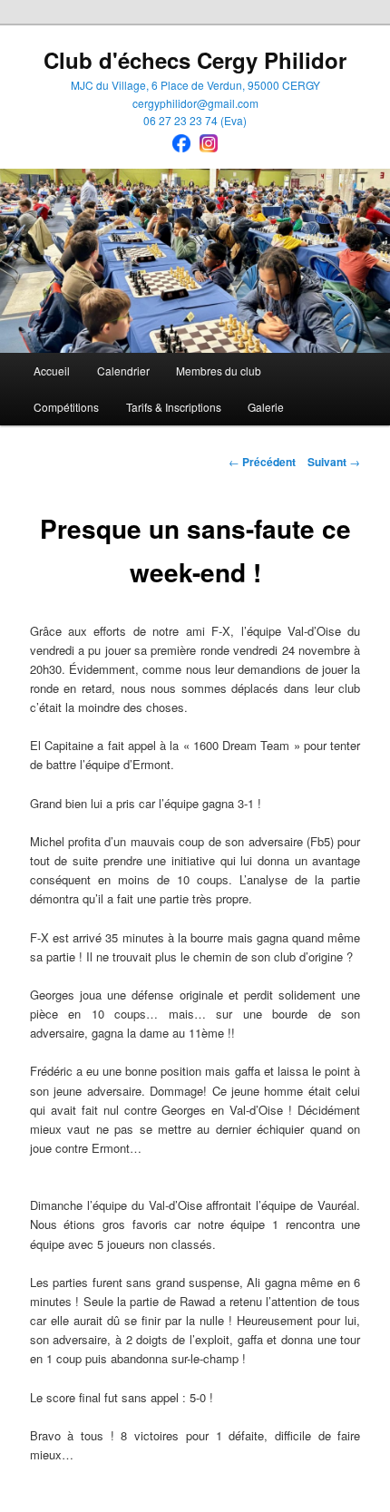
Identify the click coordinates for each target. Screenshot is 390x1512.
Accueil (52, 370)
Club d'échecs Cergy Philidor (195, 59)
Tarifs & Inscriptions (173, 407)
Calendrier (123, 370)
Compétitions (66, 407)
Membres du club (218, 370)
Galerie (266, 407)
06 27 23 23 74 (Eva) (195, 120)
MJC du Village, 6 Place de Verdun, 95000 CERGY (195, 85)
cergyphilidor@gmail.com (195, 103)
